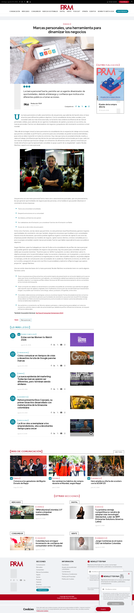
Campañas (40, 507)
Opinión (85, 11)
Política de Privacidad (68, 577)
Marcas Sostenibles (50, 11)
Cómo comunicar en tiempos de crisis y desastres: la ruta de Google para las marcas (37, 358)
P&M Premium (122, 11)
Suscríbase (124, 2)
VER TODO (118, 452)
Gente (69, 11)
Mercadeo (25, 11)
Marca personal (25, 320)
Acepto (103, 609)
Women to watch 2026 (106, 11)
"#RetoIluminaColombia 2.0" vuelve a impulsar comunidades (49, 512)
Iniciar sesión (112, 2)
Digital (62, 11)
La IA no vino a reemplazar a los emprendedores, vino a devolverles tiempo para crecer (35, 426)
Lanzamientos (96, 478)
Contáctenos (66, 572)
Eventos (93, 11)
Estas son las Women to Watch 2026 (36, 338)
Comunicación (14, 11)
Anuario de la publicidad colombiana (69, 568)
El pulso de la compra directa (108, 105)
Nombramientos (101, 538)
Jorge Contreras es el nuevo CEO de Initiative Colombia (108, 542)
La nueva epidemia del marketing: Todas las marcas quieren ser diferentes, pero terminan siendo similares (34, 380)
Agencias (99, 507)
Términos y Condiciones (69, 574)
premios (16, 478)
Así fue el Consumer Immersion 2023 (49, 313)
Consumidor (36, 11)
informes (56, 478)
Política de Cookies (42, 611)
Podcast (76, 11)
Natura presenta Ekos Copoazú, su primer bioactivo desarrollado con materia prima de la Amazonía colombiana (35, 404)
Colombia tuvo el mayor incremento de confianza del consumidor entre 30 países (49, 543)
